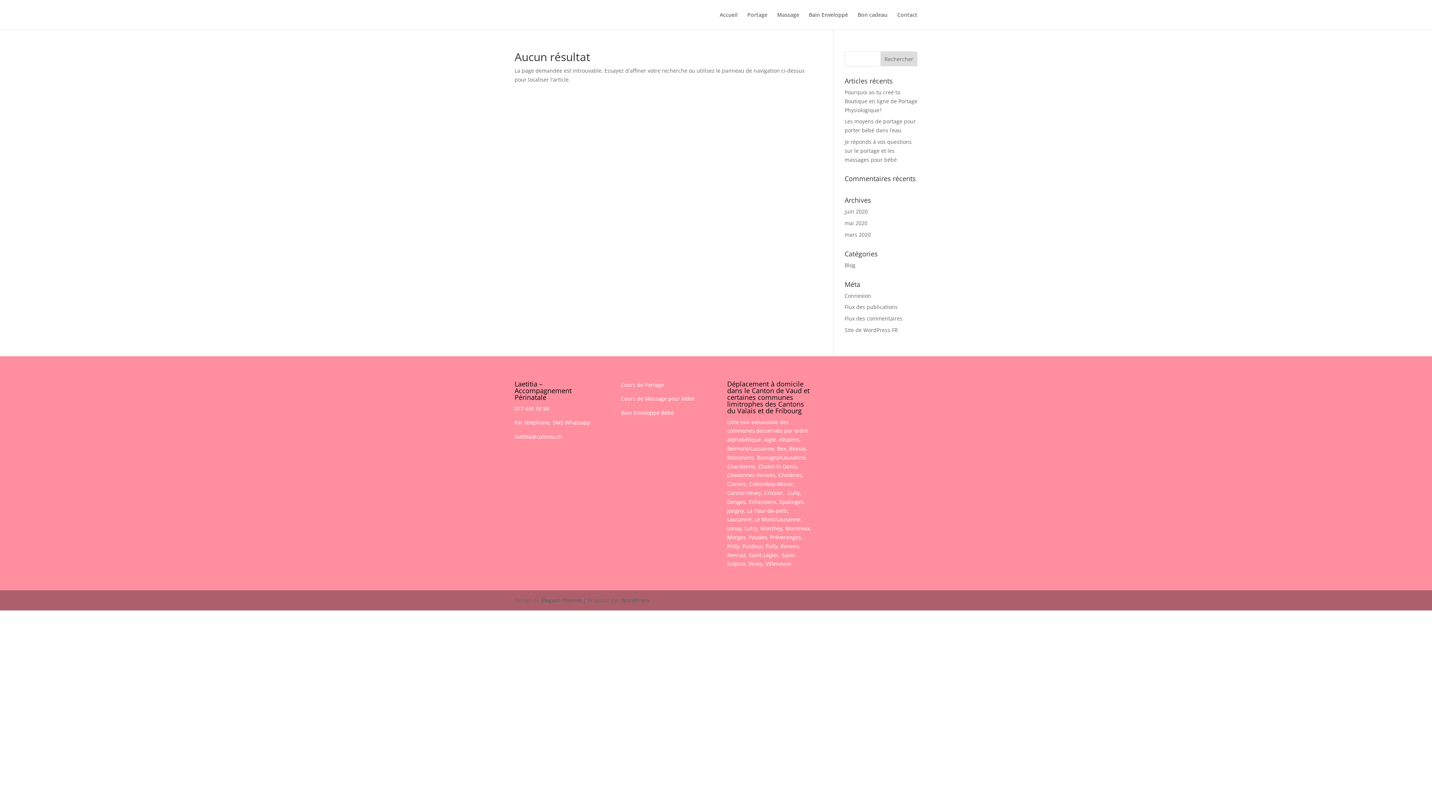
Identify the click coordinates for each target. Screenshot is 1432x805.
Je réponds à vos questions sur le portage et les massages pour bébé (878, 150)
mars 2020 (858, 234)
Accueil (729, 15)
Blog (850, 265)
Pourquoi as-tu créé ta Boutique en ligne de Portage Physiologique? (881, 101)
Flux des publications (871, 306)
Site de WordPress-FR (871, 330)
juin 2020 (856, 211)
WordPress (635, 600)
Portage (757, 15)
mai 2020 (856, 223)
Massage (788, 15)
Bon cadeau (873, 15)
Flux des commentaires (873, 318)
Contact (907, 15)
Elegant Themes (561, 600)
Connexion (858, 295)
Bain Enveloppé (828, 15)
